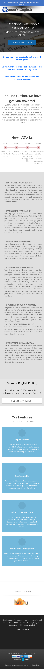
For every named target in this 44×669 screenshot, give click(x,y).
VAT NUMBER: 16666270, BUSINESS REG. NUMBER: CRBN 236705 (21, 3)
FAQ (8, 653)
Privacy (32, 653)
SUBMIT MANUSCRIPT (23, 42)
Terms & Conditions (20, 653)
